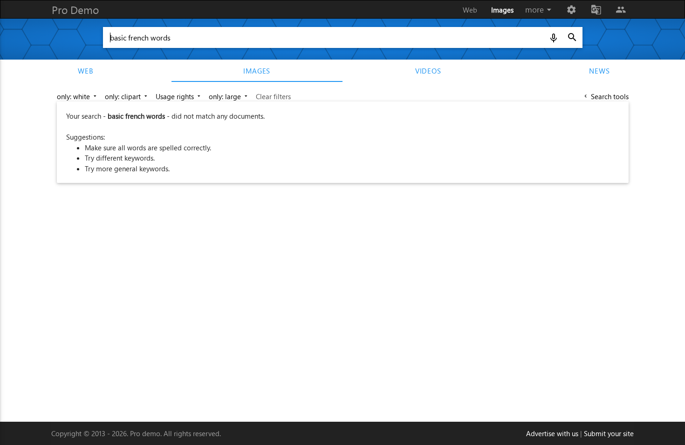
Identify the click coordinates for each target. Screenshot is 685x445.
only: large (229, 96)
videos (428, 70)
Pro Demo (75, 9)
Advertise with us (552, 433)
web (85, 70)
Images (502, 9)
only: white (77, 96)
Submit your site (609, 433)
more (540, 9)
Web (470, 9)
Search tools (605, 96)
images (256, 70)
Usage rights (179, 96)
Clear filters (273, 96)
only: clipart (127, 96)
